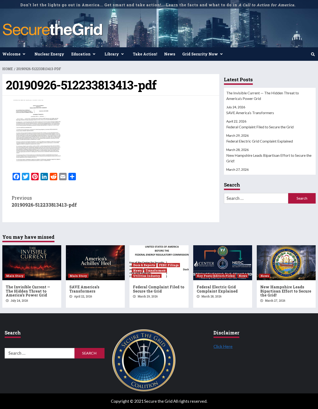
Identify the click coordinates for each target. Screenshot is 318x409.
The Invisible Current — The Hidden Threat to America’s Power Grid (262, 96)
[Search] (313, 54)
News (169, 53)
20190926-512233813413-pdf (44, 201)
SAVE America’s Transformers (250, 112)
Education (81, 53)
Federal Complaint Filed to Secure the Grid (260, 127)
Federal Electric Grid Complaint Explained (259, 141)
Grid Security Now (200, 53)
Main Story (15, 276)
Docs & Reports (144, 265)
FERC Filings (169, 265)
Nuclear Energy (49, 53)
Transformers (155, 270)
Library (112, 53)
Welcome (11, 53)
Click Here (223, 346)
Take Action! (145, 53)
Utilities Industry (146, 276)
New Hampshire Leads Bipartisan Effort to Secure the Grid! (268, 158)
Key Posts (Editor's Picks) (216, 276)
